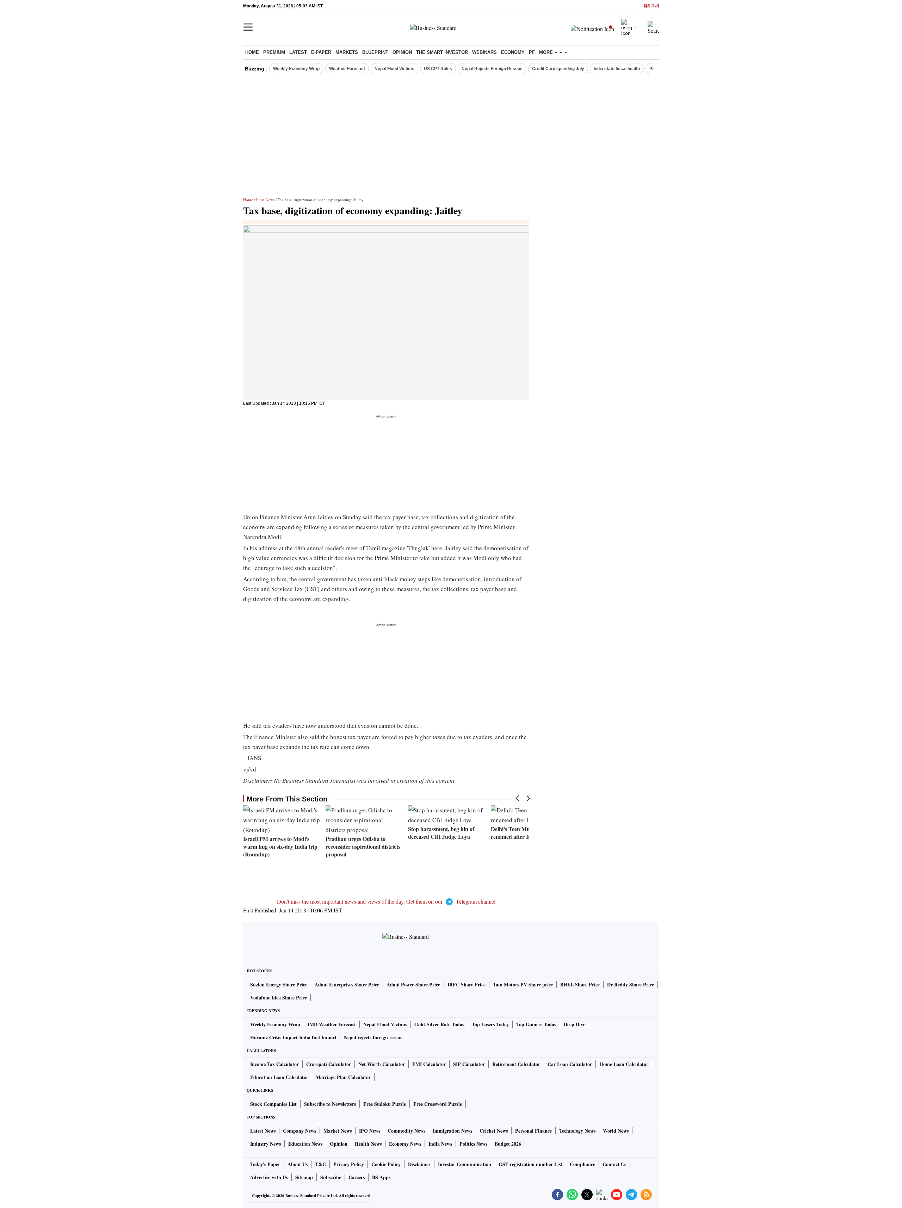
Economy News (405, 1143)
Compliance (582, 1164)
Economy (513, 52)
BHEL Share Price (580, 984)
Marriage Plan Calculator (343, 1077)
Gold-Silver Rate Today (439, 1024)
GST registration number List (530, 1164)
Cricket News (494, 1130)
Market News (337, 1130)
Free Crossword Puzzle (437, 1104)
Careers (356, 1177)
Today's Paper (265, 1164)
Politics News (473, 1143)
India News (265, 199)
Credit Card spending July (558, 68)
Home (252, 52)
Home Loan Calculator (623, 1064)
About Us (298, 1164)
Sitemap (304, 1177)
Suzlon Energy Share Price (278, 984)
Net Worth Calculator (381, 1064)
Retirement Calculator (516, 1064)
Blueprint (375, 52)
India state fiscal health (617, 68)
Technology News (577, 1130)
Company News (299, 1130)
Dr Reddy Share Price (630, 984)
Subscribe (330, 1177)
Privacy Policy (348, 1164)
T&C (320, 1164)
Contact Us (614, 1164)
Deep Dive (574, 1024)
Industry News (265, 1143)
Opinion (402, 52)
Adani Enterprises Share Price (347, 984)
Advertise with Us (269, 1177)
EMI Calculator (429, 1064)
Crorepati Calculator (328, 1064)
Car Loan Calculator (570, 1064)
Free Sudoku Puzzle (384, 1104)
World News (616, 1130)
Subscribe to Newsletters (330, 1104)
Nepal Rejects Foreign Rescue (492, 68)
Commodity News (406, 1130)
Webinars (484, 52)
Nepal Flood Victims (394, 68)
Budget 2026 (508, 1143)
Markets (346, 52)
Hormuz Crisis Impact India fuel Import (293, 1037)
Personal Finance (533, 1130)
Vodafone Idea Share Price (278, 997)
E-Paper (321, 52)
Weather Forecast (347, 68)
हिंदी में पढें (651, 6)
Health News (368, 1143)
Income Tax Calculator (274, 1064)
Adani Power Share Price (413, 984)
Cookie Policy (386, 1164)
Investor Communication (464, 1164)
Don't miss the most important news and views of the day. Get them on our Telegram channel (386, 901)
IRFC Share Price (466, 984)
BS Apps (381, 1177)
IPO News (369, 1130)
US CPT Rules (438, 68)
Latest (298, 52)
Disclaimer (419, 1164)
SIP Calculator (469, 1064)
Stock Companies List (273, 1104)
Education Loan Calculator (279, 1077)
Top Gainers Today (536, 1024)
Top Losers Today (490, 1024)
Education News (305, 1143)
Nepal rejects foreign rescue (373, 1037)
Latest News (263, 1130)
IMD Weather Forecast (332, 1024)
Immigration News (452, 1130)
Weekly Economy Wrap (296, 68)
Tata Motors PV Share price (523, 984)
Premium (274, 52)
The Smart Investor (442, 52)
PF (532, 52)
